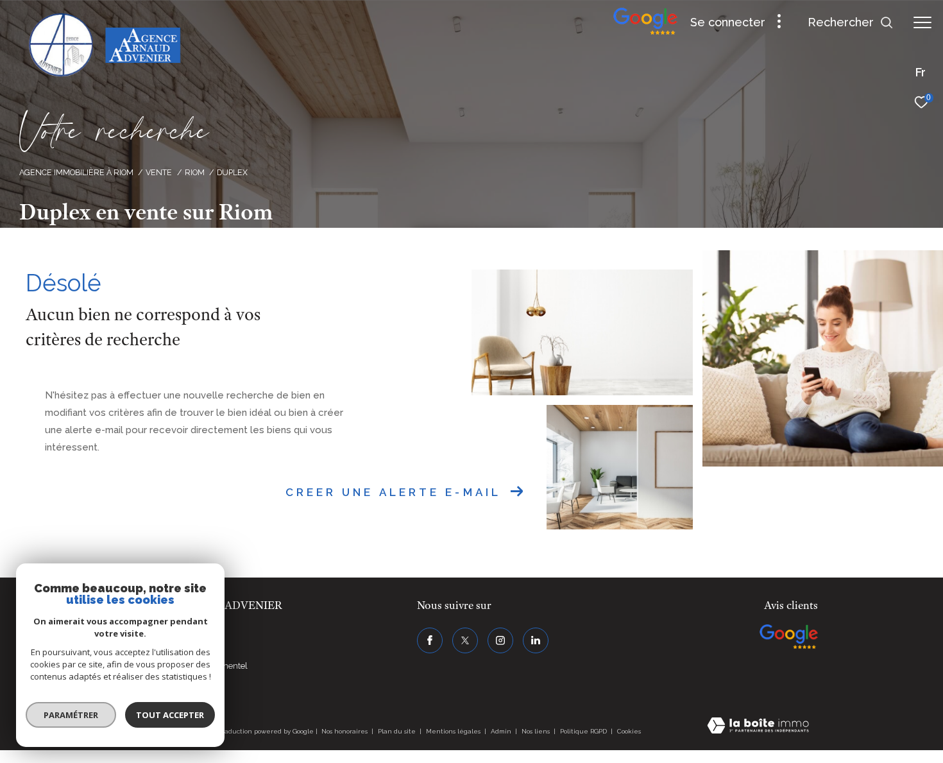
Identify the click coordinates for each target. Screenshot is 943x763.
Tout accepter (170, 715)
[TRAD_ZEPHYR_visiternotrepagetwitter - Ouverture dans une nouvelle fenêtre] (465, 640)
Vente (159, 172)
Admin (502, 731)
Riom (195, 172)
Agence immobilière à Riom (76, 172)
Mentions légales (454, 731)
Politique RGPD (583, 731)
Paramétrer (71, 715)
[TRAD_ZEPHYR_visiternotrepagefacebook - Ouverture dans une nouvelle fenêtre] (430, 640)
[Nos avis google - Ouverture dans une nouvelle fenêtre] (789, 636)
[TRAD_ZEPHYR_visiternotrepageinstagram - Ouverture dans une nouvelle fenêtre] (500, 640)
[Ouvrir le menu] (922, 22)
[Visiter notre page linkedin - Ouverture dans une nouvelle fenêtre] (535, 640)
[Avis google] (645, 32)
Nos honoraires (344, 731)
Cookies (629, 731)
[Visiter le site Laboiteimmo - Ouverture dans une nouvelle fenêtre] (758, 726)
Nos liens (537, 731)
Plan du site (398, 731)
